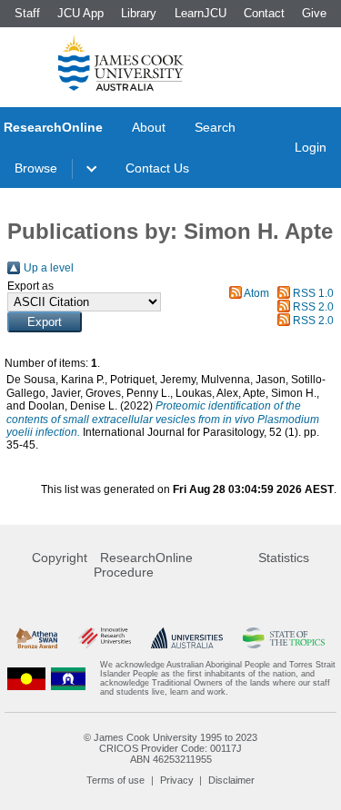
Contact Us (157, 168)
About (148, 127)
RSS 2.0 (313, 307)
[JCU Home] (121, 63)
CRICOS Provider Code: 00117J (170, 748)
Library (138, 13)
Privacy (177, 780)
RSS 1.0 (313, 293)
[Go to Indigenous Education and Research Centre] (26, 678)
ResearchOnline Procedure (143, 564)
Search (215, 127)
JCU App (80, 13)
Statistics (283, 557)
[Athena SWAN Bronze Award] (36, 637)
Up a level (49, 268)
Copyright (59, 557)
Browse (36, 168)
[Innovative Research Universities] (104, 637)
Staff (27, 13)
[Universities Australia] (187, 637)
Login (310, 147)
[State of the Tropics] (284, 637)
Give (314, 13)
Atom (256, 293)
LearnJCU (200, 13)
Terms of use (115, 780)
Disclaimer (231, 780)
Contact (264, 13)
